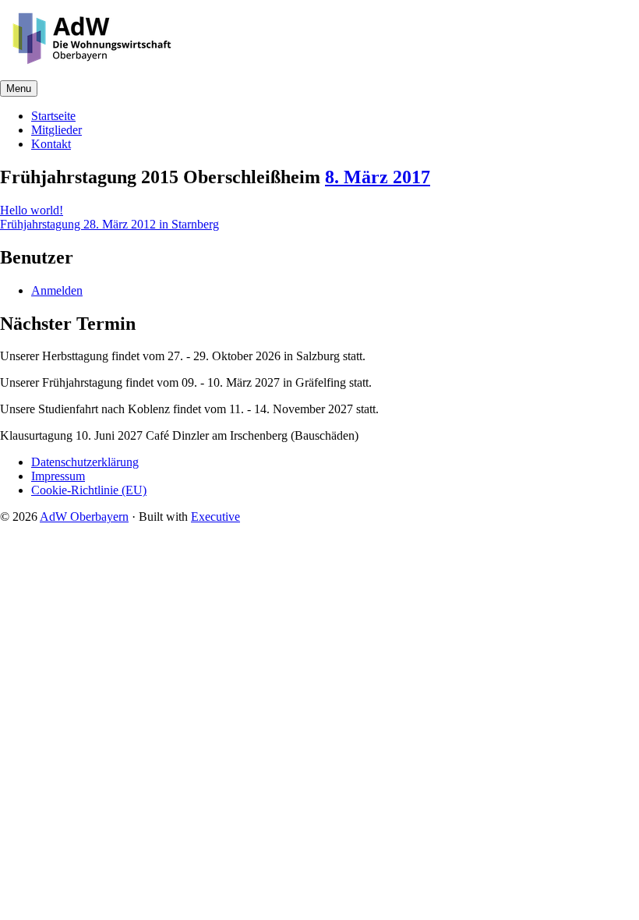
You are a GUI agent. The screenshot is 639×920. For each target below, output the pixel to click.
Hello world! (31, 210)
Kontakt (51, 143)
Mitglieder (56, 129)
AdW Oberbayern (84, 516)
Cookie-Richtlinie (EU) (89, 490)
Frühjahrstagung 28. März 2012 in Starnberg (109, 224)
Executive (215, 516)
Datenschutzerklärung (85, 462)
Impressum (58, 476)
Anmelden (57, 290)
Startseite (53, 115)
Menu (18, 88)
